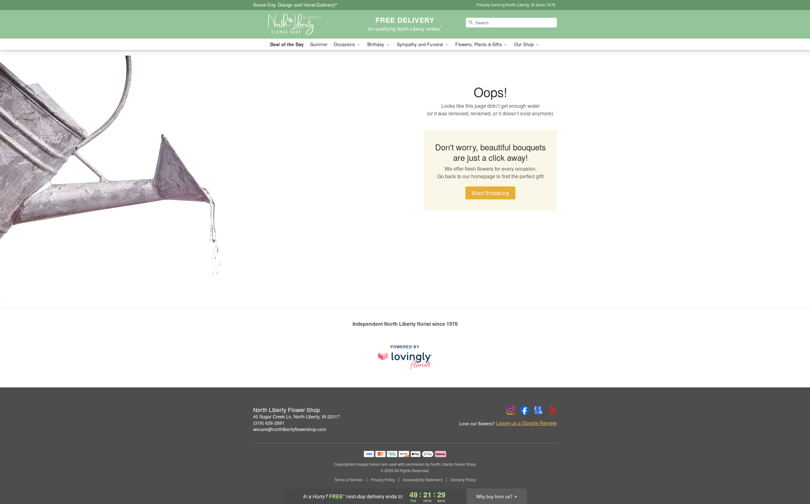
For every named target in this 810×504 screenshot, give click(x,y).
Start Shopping (490, 193)
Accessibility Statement (422, 480)
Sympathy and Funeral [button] (421, 44)
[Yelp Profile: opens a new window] (552, 410)
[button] (793, 477)
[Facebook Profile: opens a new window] (524, 410)
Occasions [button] (345, 44)
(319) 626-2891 (268, 423)
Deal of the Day (287, 44)
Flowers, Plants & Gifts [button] (479, 44)
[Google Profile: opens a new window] (538, 410)
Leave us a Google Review (526, 423)
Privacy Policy (383, 480)
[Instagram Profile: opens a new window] (510, 410)
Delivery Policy (463, 480)
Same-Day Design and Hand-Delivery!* (295, 4)
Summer (318, 44)
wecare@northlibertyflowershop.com (289, 429)
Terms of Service (348, 480)
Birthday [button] (376, 44)
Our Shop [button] (524, 44)
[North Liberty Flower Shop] (298, 24)
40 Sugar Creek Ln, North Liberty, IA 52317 (296, 416)
